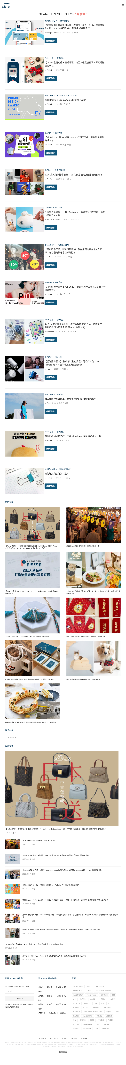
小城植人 (87, 1003)
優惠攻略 (48, 133)
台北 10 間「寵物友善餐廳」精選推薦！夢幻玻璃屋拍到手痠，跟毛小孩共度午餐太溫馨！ (93, 592)
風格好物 (58, 208)
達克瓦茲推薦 (87, 1028)
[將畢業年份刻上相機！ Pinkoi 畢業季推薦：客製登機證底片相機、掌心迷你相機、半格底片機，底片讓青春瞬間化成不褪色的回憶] (12, 918)
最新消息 (60, 58)
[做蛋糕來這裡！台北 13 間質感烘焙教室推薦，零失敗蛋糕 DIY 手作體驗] (32, 701)
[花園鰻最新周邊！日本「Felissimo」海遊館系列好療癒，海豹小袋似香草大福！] (24, 219)
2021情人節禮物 (78, 986)
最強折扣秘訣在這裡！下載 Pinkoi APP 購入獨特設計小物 (73, 436)
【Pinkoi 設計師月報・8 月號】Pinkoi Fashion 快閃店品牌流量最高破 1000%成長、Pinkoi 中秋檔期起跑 (62, 870)
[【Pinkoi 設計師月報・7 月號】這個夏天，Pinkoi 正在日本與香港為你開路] (12, 889)
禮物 (117, 1012)
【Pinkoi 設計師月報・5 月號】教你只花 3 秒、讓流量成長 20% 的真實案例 (34, 944)
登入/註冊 (84, 1038)
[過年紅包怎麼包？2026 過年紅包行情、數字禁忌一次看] (93, 615)
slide (89, 991)
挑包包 (41, 987)
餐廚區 (49, 996)
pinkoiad (50, 257)
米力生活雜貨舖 (87, 1016)
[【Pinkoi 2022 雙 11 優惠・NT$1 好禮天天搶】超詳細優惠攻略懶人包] (24, 144)
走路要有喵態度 (87, 1024)
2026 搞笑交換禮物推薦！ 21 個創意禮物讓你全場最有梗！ (74, 174)
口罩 (113, 995)
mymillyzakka (78, 991)
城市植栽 (92, 999)
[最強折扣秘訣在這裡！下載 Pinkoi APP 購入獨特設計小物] (24, 443)
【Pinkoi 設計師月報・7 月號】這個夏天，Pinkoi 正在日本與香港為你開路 (50, 885)
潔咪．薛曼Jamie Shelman (93, 1012)
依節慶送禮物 (60, 170)
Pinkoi (49, 70)
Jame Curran (99, 986)
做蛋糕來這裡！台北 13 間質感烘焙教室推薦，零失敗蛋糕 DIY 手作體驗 (30, 722)
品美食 (41, 1004)
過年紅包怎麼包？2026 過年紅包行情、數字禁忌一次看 (86, 636)
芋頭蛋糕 (110, 1020)
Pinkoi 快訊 (49, 58)
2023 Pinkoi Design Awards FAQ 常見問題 (65, 100)
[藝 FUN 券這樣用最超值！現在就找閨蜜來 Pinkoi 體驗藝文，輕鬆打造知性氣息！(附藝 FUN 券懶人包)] (24, 331)
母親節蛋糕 (76, 1012)
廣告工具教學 (50, 245)
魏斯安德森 (105, 1028)
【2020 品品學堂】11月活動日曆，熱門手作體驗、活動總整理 (27, 636)
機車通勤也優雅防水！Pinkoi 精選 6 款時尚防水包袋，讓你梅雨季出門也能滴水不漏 (54, 956)
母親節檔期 (107, 1007)
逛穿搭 (58, 987)
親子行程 (76, 1024)
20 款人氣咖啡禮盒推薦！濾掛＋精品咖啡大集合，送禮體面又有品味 (29, 679)
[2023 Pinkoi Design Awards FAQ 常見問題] (24, 107)
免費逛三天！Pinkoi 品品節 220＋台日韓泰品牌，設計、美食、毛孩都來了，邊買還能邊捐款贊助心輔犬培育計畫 (65, 900)
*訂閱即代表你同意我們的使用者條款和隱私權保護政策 (19, 1005)
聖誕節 (92, 1020)
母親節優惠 (96, 1007)
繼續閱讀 (50, 41)
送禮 (98, 1024)
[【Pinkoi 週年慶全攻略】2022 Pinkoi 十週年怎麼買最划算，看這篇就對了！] (24, 294)
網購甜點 (99, 1016)
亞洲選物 (48, 208)
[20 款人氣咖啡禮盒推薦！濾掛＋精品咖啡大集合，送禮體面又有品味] (32, 658)
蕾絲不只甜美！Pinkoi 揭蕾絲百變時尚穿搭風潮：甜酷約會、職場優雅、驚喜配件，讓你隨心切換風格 (61, 929)
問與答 (64, 1038)
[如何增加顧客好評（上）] (24, 481)
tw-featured (92, 995)
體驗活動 (52, 1013)
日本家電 (76, 1007)
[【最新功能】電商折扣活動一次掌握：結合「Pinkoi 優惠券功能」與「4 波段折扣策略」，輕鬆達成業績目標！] (24, 32)
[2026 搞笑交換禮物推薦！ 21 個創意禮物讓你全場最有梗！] (24, 182)
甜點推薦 (108, 1012)
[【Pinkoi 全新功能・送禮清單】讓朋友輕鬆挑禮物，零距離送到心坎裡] (24, 70)
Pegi (48, 403)
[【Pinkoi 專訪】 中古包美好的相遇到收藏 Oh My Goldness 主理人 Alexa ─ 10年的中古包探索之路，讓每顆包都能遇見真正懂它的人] (32, 525)
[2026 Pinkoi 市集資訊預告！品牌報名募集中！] (93, 525)
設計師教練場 (63, 21)
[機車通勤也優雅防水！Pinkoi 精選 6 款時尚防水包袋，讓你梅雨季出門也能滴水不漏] (12, 960)
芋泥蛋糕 (101, 1020)
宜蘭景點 (112, 999)
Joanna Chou (52, 332)
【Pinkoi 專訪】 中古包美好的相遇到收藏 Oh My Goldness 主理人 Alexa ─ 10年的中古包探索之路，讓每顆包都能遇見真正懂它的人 (32, 547)
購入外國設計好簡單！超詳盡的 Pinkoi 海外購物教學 (70, 399)
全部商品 (63, 1013)
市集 (95, 1003)
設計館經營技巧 (64, 469)
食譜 (96, 1028)
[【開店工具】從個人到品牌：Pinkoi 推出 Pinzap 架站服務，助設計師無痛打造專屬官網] (32, 570)
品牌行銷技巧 (50, 21)
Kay (48, 369)
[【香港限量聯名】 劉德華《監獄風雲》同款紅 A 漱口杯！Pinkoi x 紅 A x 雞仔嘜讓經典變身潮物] (24, 369)
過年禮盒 (76, 1028)
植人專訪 (85, 1007)
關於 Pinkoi (54, 1038)
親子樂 (58, 1004)
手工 (109, 1003)
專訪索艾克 (76, 1003)
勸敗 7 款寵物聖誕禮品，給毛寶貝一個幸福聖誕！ (84, 679)
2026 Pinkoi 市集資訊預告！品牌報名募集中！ (82, 546)
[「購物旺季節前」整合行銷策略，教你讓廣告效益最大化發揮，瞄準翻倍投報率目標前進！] (24, 257)
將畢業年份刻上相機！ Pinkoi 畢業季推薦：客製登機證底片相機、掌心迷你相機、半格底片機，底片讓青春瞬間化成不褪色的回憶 (70, 916)
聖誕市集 (83, 1020)
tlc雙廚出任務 (78, 995)
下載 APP (74, 1038)
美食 (74, 1020)
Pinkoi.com (42, 1038)
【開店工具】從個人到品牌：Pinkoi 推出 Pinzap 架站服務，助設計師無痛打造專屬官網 (32, 592)
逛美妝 (49, 1004)
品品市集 (83, 999)
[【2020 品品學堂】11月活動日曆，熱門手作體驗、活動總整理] (32, 615)
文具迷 (58, 996)
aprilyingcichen (53, 33)
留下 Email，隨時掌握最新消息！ (18, 986)
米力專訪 (76, 1016)
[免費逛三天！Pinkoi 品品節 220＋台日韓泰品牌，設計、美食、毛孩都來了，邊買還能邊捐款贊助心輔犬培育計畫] (12, 904)
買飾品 (49, 987)
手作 (102, 1003)
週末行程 (106, 1024)
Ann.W (49, 179)
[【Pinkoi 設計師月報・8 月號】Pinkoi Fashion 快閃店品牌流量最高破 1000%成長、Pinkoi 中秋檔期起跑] (12, 874)
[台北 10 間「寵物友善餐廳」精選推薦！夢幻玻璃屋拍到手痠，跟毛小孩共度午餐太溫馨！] (93, 570)
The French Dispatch (103, 991)
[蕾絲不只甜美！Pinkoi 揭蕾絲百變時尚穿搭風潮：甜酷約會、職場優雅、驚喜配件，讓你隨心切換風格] (12, 933)
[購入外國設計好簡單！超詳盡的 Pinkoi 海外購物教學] (24, 406)
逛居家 (41, 996)
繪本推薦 (109, 1016)
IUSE (88, 986)
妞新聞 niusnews (53, 219)
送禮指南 (48, 170)
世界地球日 (104, 995)
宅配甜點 (102, 999)
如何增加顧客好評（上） (57, 473)
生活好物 (48, 357)
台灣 (74, 999)
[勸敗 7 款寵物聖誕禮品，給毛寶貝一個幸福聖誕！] (93, 658)
